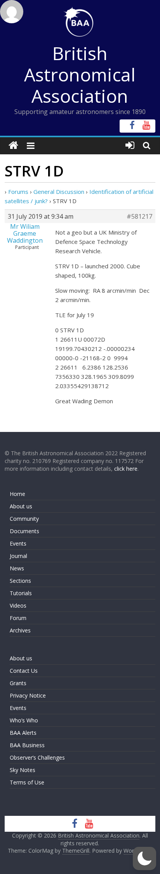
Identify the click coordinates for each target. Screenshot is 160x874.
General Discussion (58, 191)
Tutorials (21, 593)
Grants (18, 683)
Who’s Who (24, 720)
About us (21, 506)
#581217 (139, 216)
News (17, 568)
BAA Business (27, 745)
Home (17, 493)
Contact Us (24, 670)
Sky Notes (22, 770)
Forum (18, 618)
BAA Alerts (23, 732)
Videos (18, 605)
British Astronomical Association (80, 74)
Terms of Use (27, 782)
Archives (20, 630)
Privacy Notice (28, 695)
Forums (18, 191)
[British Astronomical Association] (13, 145)
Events (18, 543)
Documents (24, 531)
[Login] (130, 145)
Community (24, 518)
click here (125, 468)
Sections (20, 580)
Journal (18, 556)
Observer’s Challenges (37, 757)
